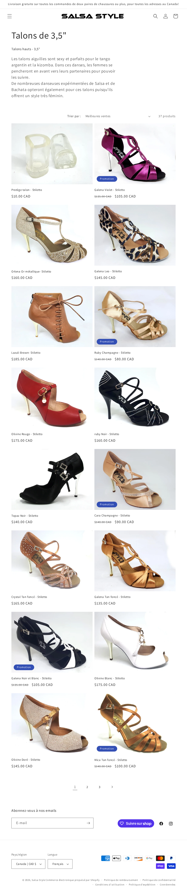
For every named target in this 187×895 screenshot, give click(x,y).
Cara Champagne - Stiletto (112, 515)
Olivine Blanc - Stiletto (109, 678)
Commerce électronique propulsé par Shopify (72, 880)
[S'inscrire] (88, 823)
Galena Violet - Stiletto (109, 190)
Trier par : (74, 116)
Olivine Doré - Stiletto (25, 760)
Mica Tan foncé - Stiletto (110, 760)
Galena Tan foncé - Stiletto (112, 597)
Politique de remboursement (121, 880)
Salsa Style (38, 880)
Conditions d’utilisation (110, 884)
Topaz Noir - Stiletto (24, 516)
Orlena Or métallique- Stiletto (31, 271)
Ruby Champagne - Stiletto (112, 353)
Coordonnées (168, 884)
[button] (10, 16)
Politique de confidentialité (159, 880)
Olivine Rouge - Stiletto (26, 434)
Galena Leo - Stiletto (108, 271)
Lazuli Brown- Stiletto (25, 353)
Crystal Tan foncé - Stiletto (29, 597)
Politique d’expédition (142, 884)
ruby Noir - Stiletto (106, 434)
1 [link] (75, 786)
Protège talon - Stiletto (26, 190)
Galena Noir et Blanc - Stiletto (31, 678)
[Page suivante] (112, 787)
